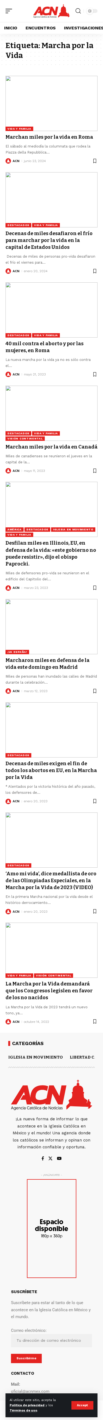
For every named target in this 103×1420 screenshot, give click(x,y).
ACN (16, 161)
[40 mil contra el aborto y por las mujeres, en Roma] (51, 310)
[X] (50, 1159)
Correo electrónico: (29, 1330)
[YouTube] (59, 1159)
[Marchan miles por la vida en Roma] (51, 103)
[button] (82, 1405)
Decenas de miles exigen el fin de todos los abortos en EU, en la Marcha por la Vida (51, 770)
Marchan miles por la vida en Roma (49, 137)
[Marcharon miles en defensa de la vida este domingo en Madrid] (51, 626)
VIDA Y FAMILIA (19, 128)
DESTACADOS (18, 225)
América (14, 529)
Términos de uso (23, 1410)
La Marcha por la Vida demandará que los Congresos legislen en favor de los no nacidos (49, 991)
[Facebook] (43, 1159)
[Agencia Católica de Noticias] (51, 11)
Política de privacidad (27, 1405)
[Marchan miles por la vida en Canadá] (51, 413)
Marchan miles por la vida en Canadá (51, 447)
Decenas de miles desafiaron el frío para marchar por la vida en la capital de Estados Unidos (49, 240)
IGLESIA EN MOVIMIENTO (73, 529)
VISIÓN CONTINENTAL (25, 438)
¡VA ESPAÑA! (17, 651)
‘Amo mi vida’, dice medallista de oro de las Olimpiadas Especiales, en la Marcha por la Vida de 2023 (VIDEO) (50, 880)
